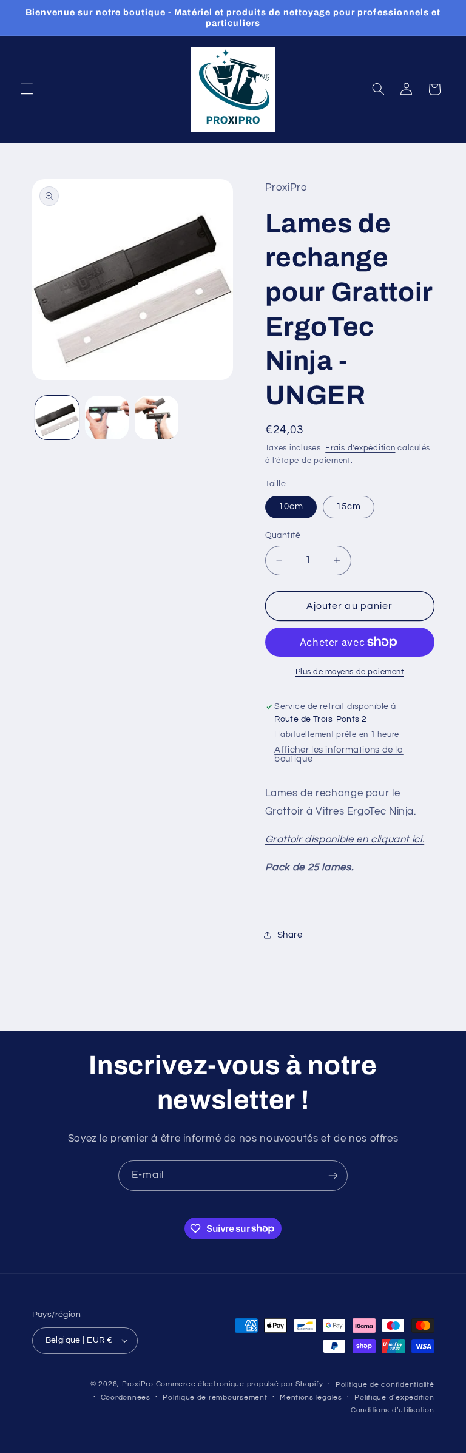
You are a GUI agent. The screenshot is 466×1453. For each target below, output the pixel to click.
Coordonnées (125, 1397)
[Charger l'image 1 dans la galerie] (57, 417)
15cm (348, 506)
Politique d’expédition (394, 1397)
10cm (291, 506)
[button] (27, 89)
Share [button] (290, 935)
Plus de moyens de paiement (349, 672)
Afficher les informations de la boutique (339, 754)
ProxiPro (138, 1384)
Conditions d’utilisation (392, 1410)
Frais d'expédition (360, 448)
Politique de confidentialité (385, 1384)
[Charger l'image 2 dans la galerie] (107, 417)
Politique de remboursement (215, 1397)
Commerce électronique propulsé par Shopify (239, 1384)
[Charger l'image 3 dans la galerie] (156, 417)
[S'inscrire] (333, 1175)
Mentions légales (311, 1397)
